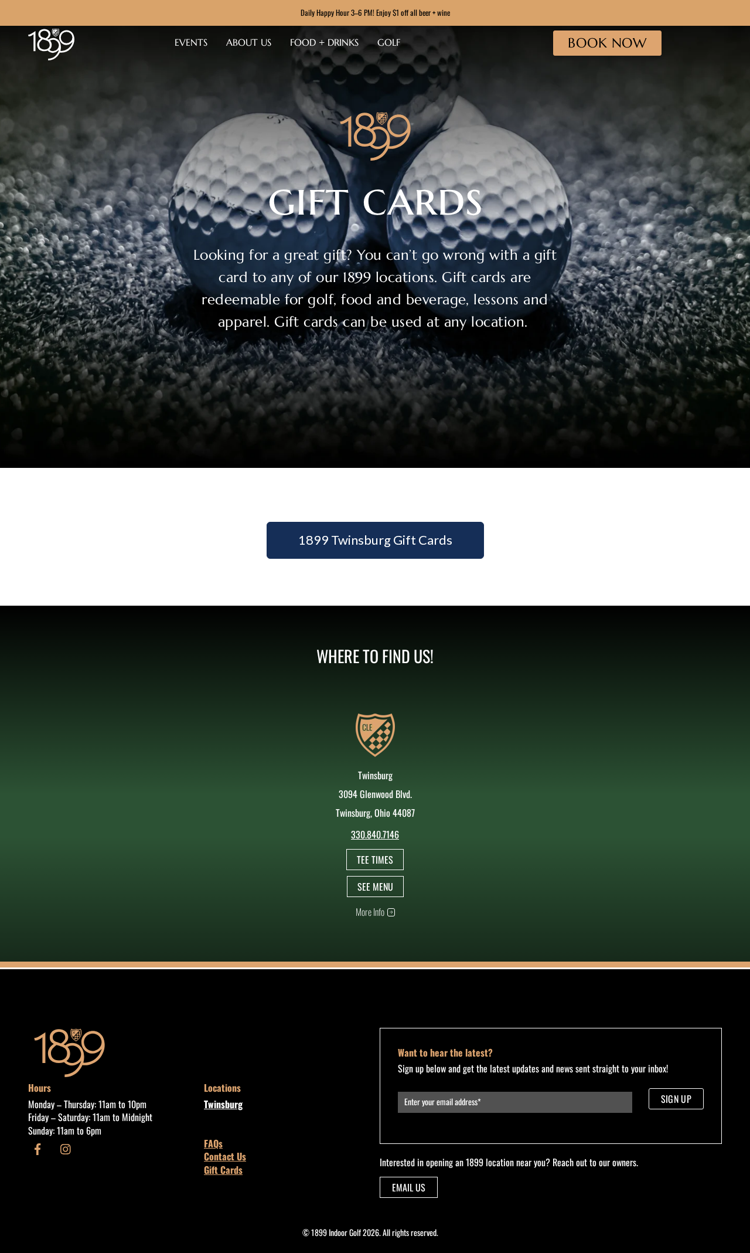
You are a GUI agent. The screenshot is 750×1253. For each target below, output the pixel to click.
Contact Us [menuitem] (225, 1156)
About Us (248, 42)
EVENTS (191, 42)
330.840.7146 (375, 834)
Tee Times (375, 860)
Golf (388, 42)
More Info (370, 912)
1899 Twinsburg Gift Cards (375, 540)
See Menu (375, 887)
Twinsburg (223, 1104)
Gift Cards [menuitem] (223, 1170)
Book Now (607, 43)
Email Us (408, 1187)
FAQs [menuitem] (213, 1143)
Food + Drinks (324, 42)
